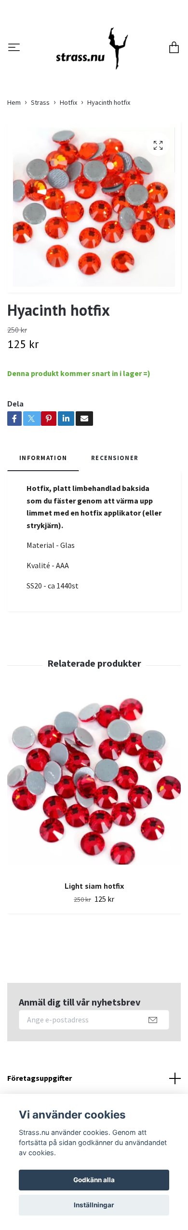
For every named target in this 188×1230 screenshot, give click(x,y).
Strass (40, 158)
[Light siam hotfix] (94, 839)
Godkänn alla (94, 1180)
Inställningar (94, 1205)
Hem (14, 158)
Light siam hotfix (94, 942)
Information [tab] (43, 513)
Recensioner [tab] (114, 513)
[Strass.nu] (102, 69)
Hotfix (68, 158)
